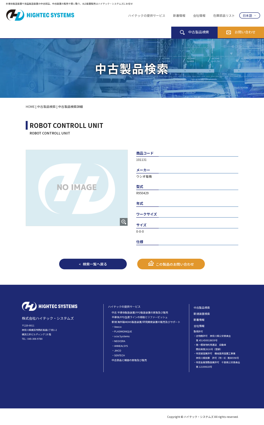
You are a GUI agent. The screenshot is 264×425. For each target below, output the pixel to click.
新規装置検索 (202, 314)
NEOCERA (119, 341)
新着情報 (179, 15)
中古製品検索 (198, 31)
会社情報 (199, 15)
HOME (30, 106)
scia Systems (122, 336)
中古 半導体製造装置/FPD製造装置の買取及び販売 (140, 312)
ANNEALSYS (121, 346)
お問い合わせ (245, 31)
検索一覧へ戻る (95, 263)
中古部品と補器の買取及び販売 (129, 360)
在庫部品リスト (224, 15)
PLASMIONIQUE (123, 331)
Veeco (118, 327)
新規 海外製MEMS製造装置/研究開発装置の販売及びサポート (146, 322)
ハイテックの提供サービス (146, 15)
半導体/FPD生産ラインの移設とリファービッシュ (140, 317)
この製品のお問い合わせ (175, 264)
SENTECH (119, 355)
